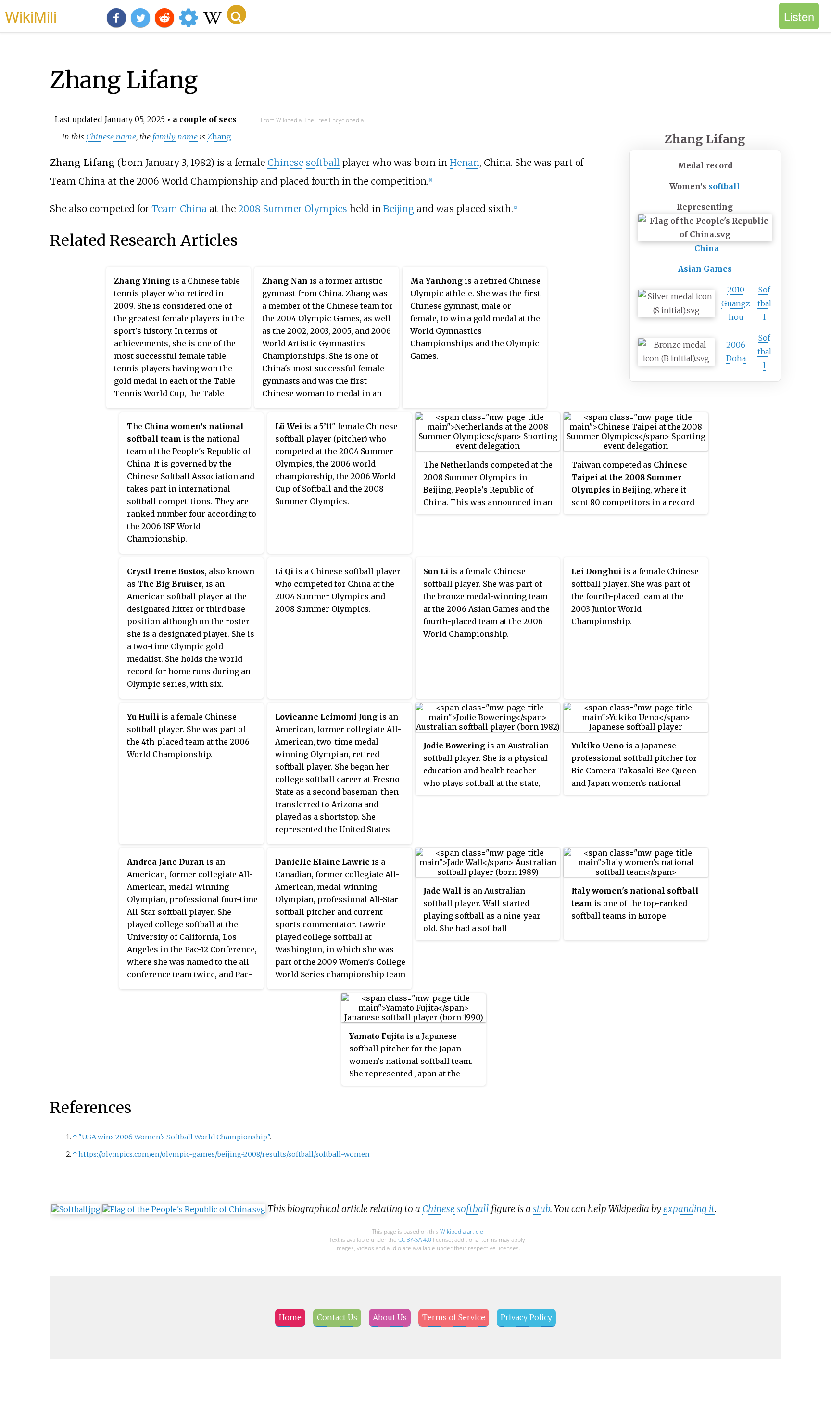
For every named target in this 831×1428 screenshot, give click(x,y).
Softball (764, 303)
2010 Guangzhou (735, 303)
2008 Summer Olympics (292, 209)
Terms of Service (453, 1317)
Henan (464, 162)
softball (724, 186)
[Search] (236, 14)
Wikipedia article (461, 1231)
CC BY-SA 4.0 (414, 1240)
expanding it (689, 1208)
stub (541, 1208)
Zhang (219, 136)
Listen (799, 16)
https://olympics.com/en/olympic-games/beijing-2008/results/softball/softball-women (224, 1154)
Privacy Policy (526, 1317)
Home (290, 1317)
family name (175, 136)
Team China (179, 209)
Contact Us (337, 1317)
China (706, 248)
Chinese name (111, 136)
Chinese (285, 162)
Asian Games (705, 269)
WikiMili (31, 16)
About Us (390, 1317)
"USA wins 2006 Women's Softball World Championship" (174, 1137)
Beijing (398, 209)
